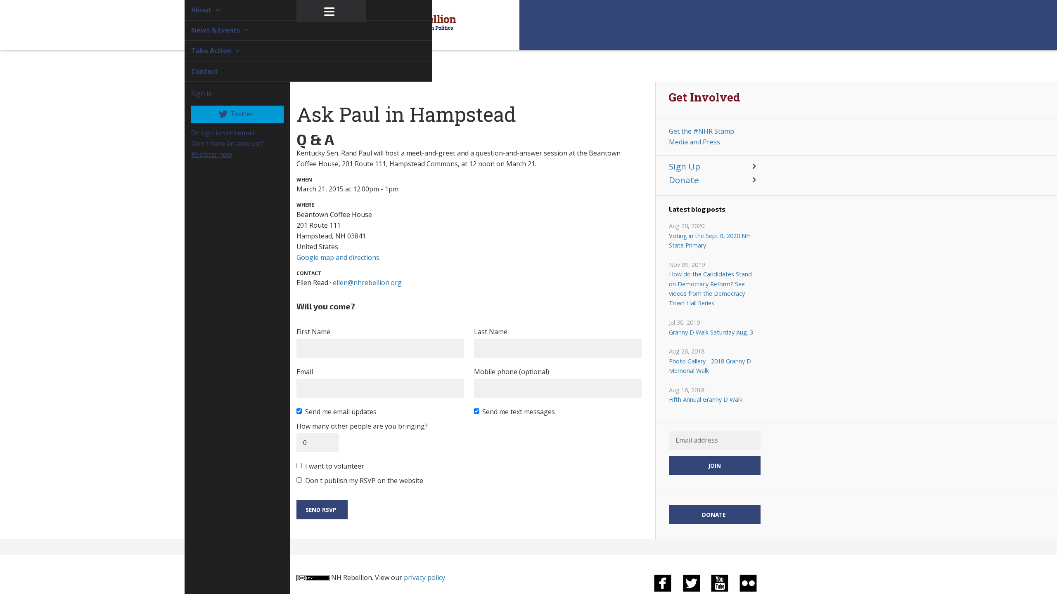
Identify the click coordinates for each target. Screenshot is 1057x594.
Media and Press (694, 141)
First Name (313, 331)
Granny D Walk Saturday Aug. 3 (711, 332)
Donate (684, 180)
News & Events (207, 30)
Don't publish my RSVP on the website (364, 480)
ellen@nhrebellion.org (367, 282)
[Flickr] (748, 582)
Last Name (490, 331)
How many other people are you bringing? (362, 426)
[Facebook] (662, 582)
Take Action (202, 50)
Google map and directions (337, 257)
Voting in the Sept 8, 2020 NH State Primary (710, 240)
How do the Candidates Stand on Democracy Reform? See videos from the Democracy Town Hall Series (710, 288)
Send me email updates (341, 411)
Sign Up (684, 166)
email (236, 132)
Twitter (231, 113)
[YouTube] (719, 582)
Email (304, 371)
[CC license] (312, 577)
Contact (195, 71)
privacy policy (424, 577)
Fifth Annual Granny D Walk (705, 399)
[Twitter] (691, 582)
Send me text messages (518, 411)
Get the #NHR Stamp (701, 131)
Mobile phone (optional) (511, 371)
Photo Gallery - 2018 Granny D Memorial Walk (710, 366)
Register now (202, 154)
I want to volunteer (334, 466)
